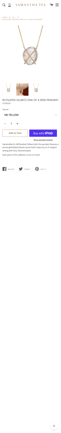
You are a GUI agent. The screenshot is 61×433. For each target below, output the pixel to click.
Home (5, 17)
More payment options (43, 140)
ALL (13, 17)
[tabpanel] (30, 53)
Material (5, 109)
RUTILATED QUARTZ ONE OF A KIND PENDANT (22, 19)
